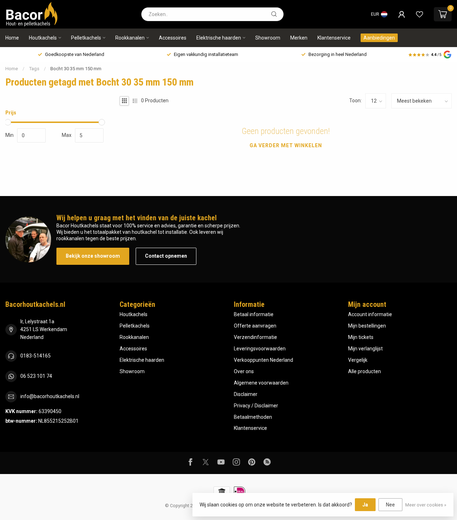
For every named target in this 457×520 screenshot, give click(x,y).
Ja (365, 505)
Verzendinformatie (255, 337)
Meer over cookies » (425, 505)
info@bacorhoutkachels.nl (49, 396)
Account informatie (370, 314)
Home (12, 38)
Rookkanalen (130, 38)
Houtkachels (43, 38)
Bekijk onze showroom (93, 256)
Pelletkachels (86, 38)
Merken (298, 38)
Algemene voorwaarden (261, 383)
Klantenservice (334, 38)
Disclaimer (245, 394)
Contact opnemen (166, 256)
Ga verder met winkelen (286, 145)
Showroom (267, 38)
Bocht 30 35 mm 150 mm (75, 68)
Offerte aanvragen (255, 326)
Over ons (244, 371)
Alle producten (364, 371)
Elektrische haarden (218, 38)
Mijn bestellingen (367, 326)
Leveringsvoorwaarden (260, 348)
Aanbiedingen (379, 38)
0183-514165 (35, 356)
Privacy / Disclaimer (256, 405)
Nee (390, 505)
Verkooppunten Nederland (263, 360)
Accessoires (172, 38)
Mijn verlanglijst (365, 348)
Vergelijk (357, 360)
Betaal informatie (253, 314)
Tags (34, 68)
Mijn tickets (360, 337)
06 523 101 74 (36, 376)
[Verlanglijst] (419, 14)
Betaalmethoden (253, 417)
